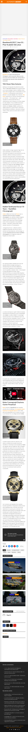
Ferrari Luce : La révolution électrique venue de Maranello (13, 680)
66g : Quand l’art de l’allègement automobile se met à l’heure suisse (12, 669)
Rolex (23, 38)
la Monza (5, 93)
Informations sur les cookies (15, 727)
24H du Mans (11, 562)
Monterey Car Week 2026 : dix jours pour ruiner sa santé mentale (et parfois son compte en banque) (14, 582)
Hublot (20, 38)
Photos (4, 552)
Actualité (5, 38)
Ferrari (17, 214)
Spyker (16, 594)
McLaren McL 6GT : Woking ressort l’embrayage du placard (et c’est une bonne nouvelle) (14, 709)
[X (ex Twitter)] (7, 625)
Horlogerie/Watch (15, 550)
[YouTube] (14, 625)
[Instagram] (11, 625)
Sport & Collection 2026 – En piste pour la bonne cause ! (14, 672)
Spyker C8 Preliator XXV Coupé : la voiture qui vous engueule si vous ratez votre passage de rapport (14, 599)
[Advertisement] (14, 19)
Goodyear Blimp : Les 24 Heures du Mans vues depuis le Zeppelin (14, 565)
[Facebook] (4, 625)
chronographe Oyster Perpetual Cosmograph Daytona (14, 409)
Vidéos (9, 40)
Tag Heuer (14, 552)
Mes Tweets (5, 633)
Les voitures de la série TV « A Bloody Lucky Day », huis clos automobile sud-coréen (14, 698)
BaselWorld (5, 74)
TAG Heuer (5, 40)
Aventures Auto (7, 671)
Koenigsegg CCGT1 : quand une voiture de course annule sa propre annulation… (14, 717)
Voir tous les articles (20, 611)
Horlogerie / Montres (12, 38)
